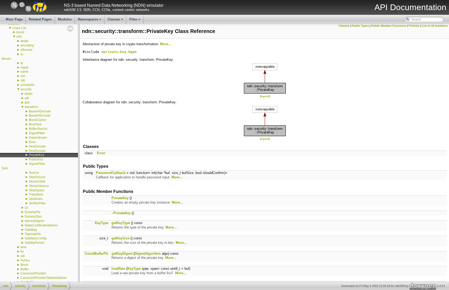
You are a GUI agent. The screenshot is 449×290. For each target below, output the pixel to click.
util (23, 256)
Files (135, 20)
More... (165, 44)
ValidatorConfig (36, 238)
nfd (23, 80)
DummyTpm (33, 216)
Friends (414, 25)
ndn (19, 36)
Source (34, 172)
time (24, 247)
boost (20, 32)
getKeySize (120, 238)
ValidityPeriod (34, 243)
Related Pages (40, 19)
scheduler (28, 85)
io (22, 54)
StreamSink (37, 181)
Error (32, 142)
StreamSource (39, 186)
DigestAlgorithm (148, 253)
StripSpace (36, 190)
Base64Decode (40, 111)
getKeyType (120, 223)
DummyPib (32, 212)
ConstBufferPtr (96, 253)
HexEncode (37, 151)
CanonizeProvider (33, 273)
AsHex (25, 260)
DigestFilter (37, 133)
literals (6, 58)
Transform (36, 194)
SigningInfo (33, 234)
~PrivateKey (121, 213)
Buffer (25, 269)
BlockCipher (37, 120)
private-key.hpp (119, 52)
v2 (26, 208)
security (26, 89)
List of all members (434, 25)
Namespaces (90, 20)
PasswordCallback (111, 173)
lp (22, 63)
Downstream (38, 137)
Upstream (36, 199)
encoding (27, 45)
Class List (19, 28)
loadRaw (118, 269)
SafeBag (31, 230)
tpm (27, 102)
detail (24, 41)
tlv (22, 251)
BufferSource (38, 129)
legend (265, 96)
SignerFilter (37, 164)
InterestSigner (34, 221)
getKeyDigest (122, 253)
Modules (65, 19)
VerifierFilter (37, 203)
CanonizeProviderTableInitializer (44, 278)
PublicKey (36, 159)
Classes (116, 20)
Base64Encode (40, 115)
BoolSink (35, 124)
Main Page (14, 19)
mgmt (24, 67)
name (25, 71)
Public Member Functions (388, 25)
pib (27, 98)
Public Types (360, 25)
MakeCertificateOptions (41, 225)
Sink (5, 168)
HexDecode (37, 146)
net (23, 76)
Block (24, 265)
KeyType (101, 223)
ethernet (26, 50)
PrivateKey (36, 155)
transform (31, 107)
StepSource (37, 177)
